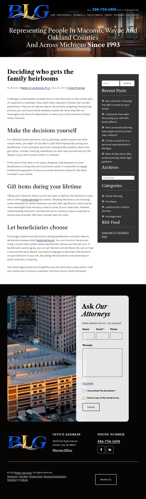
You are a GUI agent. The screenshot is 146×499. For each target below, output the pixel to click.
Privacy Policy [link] (35, 476)
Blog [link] (128, 15)
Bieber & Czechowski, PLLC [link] (35, 87)
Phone (113, 329)
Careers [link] (108, 15)
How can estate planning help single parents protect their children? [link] (117, 131)
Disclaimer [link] (12, 476)
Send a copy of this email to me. (103, 397)
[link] (28, 12)
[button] (101, 449)
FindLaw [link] (24, 479)
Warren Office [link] (62, 450)
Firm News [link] (111, 201)
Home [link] (53, 15)
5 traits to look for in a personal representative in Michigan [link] (116, 144)
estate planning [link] (29, 199)
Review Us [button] (105, 479)
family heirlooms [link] (45, 240)
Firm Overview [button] (63, 15)
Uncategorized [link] (113, 216)
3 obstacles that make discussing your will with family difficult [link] (115, 118)
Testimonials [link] (118, 15)
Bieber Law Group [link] (23, 472)
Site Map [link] (23, 476)
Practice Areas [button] (93, 15)
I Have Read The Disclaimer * (101, 390)
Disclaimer (88, 383)
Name (86, 329)
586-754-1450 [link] (104, 9)
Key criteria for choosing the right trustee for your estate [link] (117, 104)
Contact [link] (135, 15)
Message (87, 345)
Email (100, 329)
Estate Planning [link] (76, 87)
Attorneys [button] (78, 15)
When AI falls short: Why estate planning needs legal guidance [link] (117, 157)
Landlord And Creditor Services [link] (115, 209)
